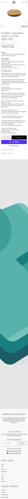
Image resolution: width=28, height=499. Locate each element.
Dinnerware (4, 471)
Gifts (2, 479)
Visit (2, 466)
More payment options (14, 145)
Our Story (3, 492)
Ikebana (3, 469)
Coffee (3, 476)
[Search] (5, 2)
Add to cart (20, 137)
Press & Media (4, 497)
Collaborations (4, 495)
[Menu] (2, 2)
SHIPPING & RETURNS (6, 153)
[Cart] (26, 2)
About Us (3, 481)
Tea (2, 474)
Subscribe (21, 443)
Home (2, 464)
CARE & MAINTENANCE (7, 150)
